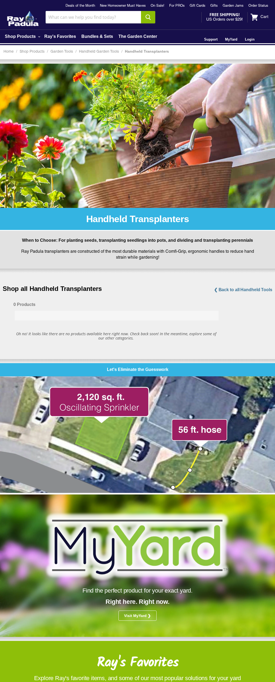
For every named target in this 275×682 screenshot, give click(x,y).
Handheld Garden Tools (99, 51)
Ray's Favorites (60, 36)
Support (211, 39)
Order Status (258, 6)
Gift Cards (197, 6)
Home (8, 51)
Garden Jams (233, 6)
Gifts (214, 6)
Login (250, 39)
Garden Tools (61, 51)
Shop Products (21, 36)
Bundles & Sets (97, 36)
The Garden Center (137, 36)
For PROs (177, 6)
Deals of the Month (80, 6)
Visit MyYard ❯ (137, 616)
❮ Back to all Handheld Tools (243, 289)
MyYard (231, 39)
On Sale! (157, 6)
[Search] (148, 17)
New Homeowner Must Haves (123, 6)
